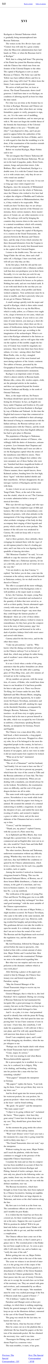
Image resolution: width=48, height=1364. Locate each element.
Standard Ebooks (4, 4)
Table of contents (41, 4)
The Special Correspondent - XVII (35, 1358)
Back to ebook (28, 4)
